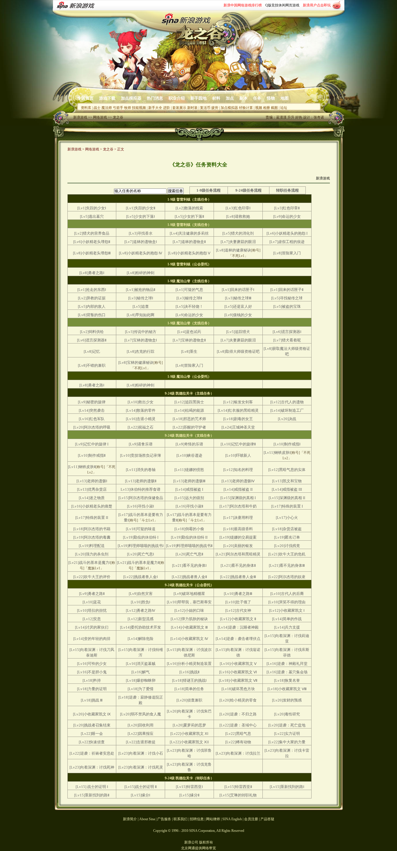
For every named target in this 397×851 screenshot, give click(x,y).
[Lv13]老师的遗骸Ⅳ (238, 481)
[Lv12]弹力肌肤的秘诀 (189, 619)
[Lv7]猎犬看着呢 (287, 340)
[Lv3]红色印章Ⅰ (238, 208)
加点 (230, 98)
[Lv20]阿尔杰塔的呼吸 (91, 427)
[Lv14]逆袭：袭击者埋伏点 (238, 638)
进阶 (166, 108)
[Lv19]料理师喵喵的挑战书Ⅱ (189, 546)
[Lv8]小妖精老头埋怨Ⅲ (92, 253)
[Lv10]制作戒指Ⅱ (91, 455)
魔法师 (106, 108)
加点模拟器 (131, 98)
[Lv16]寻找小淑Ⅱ (189, 506)
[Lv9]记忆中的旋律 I (91, 444)
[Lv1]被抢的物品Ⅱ (140, 289)
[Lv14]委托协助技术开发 (140, 627)
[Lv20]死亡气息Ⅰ (140, 554)
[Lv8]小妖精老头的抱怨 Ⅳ (140, 253)
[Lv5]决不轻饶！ (189, 306)
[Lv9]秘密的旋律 (91, 402)
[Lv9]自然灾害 (141, 593)
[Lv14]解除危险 (140, 638)
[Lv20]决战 (287, 419)
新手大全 (155, 108)
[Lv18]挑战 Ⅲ (92, 700)
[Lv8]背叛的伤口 (91, 315)
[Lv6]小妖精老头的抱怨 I (287, 233)
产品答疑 (267, 819)
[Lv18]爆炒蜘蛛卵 (140, 680)
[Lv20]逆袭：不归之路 (238, 714)
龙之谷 (118, 117)
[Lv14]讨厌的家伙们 (91, 627)
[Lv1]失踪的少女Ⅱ (140, 208)
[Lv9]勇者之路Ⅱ (92, 593)
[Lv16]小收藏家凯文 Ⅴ (238, 663)
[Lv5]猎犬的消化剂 (238, 233)
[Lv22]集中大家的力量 (286, 742)
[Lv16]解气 (140, 672)
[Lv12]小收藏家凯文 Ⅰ (287, 610)
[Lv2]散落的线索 (189, 208)
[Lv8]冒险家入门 (287, 253)
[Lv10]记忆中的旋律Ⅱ (238, 444)
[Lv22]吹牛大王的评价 (91, 577)
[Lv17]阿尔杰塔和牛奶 (238, 506)
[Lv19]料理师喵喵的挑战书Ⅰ (141, 546)
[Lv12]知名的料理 (238, 469)
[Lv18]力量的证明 (92, 689)
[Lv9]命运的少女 (287, 216)
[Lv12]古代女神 (238, 610)
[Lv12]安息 (92, 619)
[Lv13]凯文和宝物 (287, 481)
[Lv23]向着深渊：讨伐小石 (140, 753)
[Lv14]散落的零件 (140, 410)
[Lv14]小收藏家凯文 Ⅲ (189, 627)
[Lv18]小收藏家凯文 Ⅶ (238, 680)
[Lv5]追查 (141, 306)
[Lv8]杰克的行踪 (140, 351)
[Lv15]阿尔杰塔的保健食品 (140, 498)
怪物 (271, 98)
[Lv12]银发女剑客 (238, 402)
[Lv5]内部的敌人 (91, 306)
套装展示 (179, 108)
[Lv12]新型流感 (140, 619)
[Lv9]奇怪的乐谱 (189, 444)
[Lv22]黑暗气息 (238, 733)
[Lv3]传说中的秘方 (140, 332)
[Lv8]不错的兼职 (91, 365)
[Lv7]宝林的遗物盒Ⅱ (189, 340)
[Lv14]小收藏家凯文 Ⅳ (189, 638)
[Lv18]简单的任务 (189, 689)
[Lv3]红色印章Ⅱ (287, 208)
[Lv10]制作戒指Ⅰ (287, 444)
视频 (258, 108)
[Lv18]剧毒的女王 (238, 419)
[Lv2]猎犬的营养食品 (91, 233)
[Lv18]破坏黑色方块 (238, 689)
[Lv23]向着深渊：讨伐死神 (91, 767)
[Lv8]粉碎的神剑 (140, 273)
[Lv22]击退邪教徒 (140, 742)
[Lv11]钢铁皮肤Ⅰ (277, 452)
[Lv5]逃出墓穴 (92, 216)
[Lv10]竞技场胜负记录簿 (140, 455)
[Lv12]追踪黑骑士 (189, 402)
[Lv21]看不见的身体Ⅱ (238, 565)
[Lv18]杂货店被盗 (287, 529)
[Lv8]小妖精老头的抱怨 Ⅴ (189, 253)
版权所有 (206, 842)
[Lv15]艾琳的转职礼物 (238, 795)
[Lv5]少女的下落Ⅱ (189, 216)
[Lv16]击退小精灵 (140, 419)
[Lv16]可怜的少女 (92, 663)
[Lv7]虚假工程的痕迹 (287, 242)
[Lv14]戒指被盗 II (238, 489)
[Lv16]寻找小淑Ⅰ (140, 506)
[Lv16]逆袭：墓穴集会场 (287, 672)
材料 (216, 98)
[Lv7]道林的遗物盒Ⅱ (189, 242)
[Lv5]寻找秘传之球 (287, 298)
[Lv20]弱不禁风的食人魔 (140, 714)
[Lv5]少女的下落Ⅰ (140, 216)
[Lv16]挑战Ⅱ (189, 672)
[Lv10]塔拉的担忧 (92, 610)
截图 (274, 108)
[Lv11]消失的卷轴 (140, 469)
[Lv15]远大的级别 (189, 498)
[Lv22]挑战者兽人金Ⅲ (238, 577)
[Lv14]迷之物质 (92, 498)
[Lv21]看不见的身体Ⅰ (189, 565)
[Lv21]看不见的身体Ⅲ (287, 565)
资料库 (86, 108)
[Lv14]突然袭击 (92, 410)
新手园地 (198, 98)
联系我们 (180, 819)
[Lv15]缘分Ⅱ (189, 795)
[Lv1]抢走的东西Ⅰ (91, 289)
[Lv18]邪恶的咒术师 (189, 419)
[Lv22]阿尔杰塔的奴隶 (286, 577)
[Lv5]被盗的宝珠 (287, 306)
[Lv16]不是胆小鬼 (92, 672)
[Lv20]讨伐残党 (287, 546)
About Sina (147, 819)
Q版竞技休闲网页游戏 (282, 5)
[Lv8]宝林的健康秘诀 (135, 362)
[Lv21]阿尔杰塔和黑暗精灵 (238, 554)
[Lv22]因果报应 (140, 733)
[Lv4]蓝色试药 (189, 332)
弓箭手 (118, 108)
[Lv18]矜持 (92, 680)
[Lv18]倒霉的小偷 (189, 529)
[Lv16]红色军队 (92, 419)
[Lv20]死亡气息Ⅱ (189, 554)
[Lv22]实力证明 (287, 733)
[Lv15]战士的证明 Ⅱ (140, 787)
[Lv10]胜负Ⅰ (140, 602)
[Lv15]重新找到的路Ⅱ (91, 795)
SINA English (232, 819)
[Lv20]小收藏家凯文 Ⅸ (92, 714)
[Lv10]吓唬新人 (238, 455)
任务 (257, 98)
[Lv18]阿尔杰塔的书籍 (91, 529)
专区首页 (85, 98)
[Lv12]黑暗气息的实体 (286, 469)
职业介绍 (177, 98)
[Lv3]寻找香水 (141, 233)
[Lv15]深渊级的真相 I (238, 498)
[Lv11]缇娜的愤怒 (189, 469)
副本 (243, 98)
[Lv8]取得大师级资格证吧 (238, 351)
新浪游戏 (80, 117)
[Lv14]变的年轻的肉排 (91, 638)
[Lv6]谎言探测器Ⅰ (287, 332)
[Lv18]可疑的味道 (140, 529)
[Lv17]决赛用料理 (238, 517)
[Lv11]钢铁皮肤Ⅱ (82, 467)
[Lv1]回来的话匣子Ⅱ (286, 289)
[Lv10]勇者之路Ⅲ (238, 593)
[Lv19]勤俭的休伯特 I (140, 537)
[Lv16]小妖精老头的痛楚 (91, 506)
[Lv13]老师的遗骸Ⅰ (91, 481)
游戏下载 (107, 98)
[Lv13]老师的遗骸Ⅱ (140, 481)
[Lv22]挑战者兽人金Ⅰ (140, 577)
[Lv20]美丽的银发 (238, 546)
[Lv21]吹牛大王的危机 (286, 554)
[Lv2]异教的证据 (91, 298)
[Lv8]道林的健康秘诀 (233, 250)
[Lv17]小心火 (287, 517)
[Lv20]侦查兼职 (189, 700)
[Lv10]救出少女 (140, 402)
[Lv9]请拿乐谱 (141, 444)
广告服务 (164, 819)
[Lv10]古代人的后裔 (287, 593)
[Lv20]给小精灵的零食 (238, 700)
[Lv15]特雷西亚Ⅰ (189, 787)
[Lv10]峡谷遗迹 (189, 455)
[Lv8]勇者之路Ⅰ (91, 273)
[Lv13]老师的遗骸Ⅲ (189, 481)
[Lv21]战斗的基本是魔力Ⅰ (89, 562)
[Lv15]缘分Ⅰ (140, 795)
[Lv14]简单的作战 (287, 619)
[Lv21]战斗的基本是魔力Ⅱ (138, 562)
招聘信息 (197, 819)
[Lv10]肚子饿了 (238, 602)
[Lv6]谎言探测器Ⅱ (91, 340)
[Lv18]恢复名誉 (287, 680)
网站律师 (213, 819)
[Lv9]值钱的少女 (238, 315)
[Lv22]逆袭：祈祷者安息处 (91, 753)
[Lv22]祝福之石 (140, 427)
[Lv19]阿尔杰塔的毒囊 (91, 537)
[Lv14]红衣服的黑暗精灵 (238, 410)
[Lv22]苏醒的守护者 (189, 427)
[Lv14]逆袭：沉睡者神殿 (238, 627)
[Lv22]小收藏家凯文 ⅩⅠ (189, 733)
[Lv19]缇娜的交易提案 (238, 537)
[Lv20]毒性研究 (287, 714)
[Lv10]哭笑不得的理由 (286, 602)
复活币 (205, 108)
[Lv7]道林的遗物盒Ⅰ (140, 242)
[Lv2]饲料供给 (92, 332)
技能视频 (139, 108)
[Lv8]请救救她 (238, 216)
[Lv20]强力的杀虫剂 (91, 554)
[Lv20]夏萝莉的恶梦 (189, 725)
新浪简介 (130, 819)
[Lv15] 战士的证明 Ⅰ (92, 787)
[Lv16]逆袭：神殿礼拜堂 (287, 663)
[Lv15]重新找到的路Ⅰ (287, 787)
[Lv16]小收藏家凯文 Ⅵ (238, 672)
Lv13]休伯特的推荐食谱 (140, 489)
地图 (284, 98)
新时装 (192, 108)
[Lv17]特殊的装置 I (287, 506)
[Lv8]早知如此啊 (140, 315)
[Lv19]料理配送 (92, 546)
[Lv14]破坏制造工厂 (287, 410)
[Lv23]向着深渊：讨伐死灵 (140, 767)
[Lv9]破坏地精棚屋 (189, 593)
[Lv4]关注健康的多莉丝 (189, 233)
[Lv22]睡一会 (92, 733)
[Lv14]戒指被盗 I (189, 489)
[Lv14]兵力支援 (287, 627)
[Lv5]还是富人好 (238, 306)
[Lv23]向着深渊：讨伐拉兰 (238, 753)
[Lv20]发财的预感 (287, 700)
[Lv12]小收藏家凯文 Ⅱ (238, 619)
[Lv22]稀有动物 (238, 742)
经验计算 (246, 108)
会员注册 (251, 819)
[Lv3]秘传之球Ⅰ (140, 298)
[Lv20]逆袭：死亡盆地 (286, 725)
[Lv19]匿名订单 (287, 537)
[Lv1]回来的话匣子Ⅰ (238, 289)
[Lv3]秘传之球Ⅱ (189, 298)
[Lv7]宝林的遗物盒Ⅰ (140, 340)
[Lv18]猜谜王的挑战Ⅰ (189, 680)
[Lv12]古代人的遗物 (287, 402)
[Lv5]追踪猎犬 (238, 332)
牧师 (127, 108)
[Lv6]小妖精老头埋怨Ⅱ (91, 242)
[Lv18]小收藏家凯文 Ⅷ (287, 689)
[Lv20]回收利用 (140, 725)
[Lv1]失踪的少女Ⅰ (91, 208)
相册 (266, 108)
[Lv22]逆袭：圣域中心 (238, 725)
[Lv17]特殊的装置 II (91, 517)
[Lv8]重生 (189, 351)
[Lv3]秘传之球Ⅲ (238, 298)
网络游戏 (100, 117)
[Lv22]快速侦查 (92, 742)
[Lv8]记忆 (92, 351)
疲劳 (214, 108)
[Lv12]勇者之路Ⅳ (140, 610)
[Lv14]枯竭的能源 (189, 410)
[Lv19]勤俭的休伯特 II (189, 537)
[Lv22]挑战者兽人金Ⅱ (189, 577)
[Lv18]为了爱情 (140, 689)
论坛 (283, 108)
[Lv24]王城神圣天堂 (238, 427)
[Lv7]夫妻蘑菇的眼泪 (238, 242)
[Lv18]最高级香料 (238, 529)
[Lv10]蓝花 (92, 602)
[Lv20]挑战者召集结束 (91, 725)
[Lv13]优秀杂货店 (92, 489)
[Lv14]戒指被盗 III (287, 489)
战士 (97, 108)
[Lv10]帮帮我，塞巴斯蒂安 (189, 602)
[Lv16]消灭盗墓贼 (140, 663)
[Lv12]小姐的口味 (189, 610)
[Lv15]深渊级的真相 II (287, 498)
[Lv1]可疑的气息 (189, 289)
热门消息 (155, 98)
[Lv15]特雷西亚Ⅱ (238, 787)
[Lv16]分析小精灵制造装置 (189, 663)
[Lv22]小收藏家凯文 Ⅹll (189, 742)
